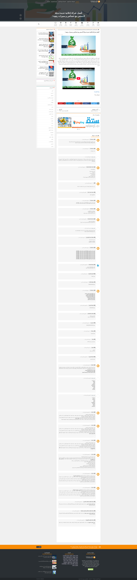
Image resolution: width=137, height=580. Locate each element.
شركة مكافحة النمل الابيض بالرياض (90, 293)
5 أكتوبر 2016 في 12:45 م (85, 200)
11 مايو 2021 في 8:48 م (87, 347)
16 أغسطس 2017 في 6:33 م (83, 264)
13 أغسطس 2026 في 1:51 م (86, 440)
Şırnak (94, 383)
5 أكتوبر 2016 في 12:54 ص (83, 192)
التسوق (52, 95)
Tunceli (94, 405)
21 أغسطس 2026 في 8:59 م (78, 501)
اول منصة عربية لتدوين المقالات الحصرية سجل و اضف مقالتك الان (85, 252)
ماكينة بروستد (77, 418)
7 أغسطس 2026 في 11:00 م (87, 395)
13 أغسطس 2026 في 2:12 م (86, 454)
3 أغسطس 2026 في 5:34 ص (87, 378)
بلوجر (64, 557)
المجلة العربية (91, 305)
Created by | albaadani (40, 578)
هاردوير (76, 565)
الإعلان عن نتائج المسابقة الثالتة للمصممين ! (45, 561)
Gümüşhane (93, 402)
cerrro (93, 412)
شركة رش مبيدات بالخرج (91, 299)
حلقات (70, 560)
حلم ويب (92, 322)
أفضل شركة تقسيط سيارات (91, 371)
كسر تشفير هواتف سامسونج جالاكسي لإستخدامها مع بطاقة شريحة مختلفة (43, 45)
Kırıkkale (93, 384)
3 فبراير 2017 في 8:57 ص (85, 247)
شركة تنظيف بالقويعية (91, 522)
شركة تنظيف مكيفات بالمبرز (89, 501)
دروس (52, 125)
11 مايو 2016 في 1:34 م (86, 148)
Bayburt (93, 399)
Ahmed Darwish (91, 218)
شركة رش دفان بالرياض (91, 298)
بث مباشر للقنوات (50, 104)
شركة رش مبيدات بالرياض (91, 297)
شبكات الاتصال (51, 127)
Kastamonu (93, 385)
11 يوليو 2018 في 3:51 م (86, 290)
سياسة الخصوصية (54, 1)
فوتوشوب (51, 132)
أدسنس (52, 93)
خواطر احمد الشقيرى (92, 241)
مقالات (52, 139)
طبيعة (93, 347)
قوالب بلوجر (72, 563)
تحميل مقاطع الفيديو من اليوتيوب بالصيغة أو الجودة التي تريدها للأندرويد (43, 62)
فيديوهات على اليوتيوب (71, 1)
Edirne (94, 388)
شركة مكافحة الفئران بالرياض (90, 294)
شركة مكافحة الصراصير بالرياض (90, 295)
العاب (52, 100)
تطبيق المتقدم (51, 111)
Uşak (94, 387)
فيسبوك (52, 134)
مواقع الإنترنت (51, 141)
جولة (93, 339)
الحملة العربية (91, 356)
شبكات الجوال (51, 130)
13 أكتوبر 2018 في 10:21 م (83, 313)
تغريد (94, 103)
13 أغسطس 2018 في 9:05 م (83, 305)
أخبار (77, 555)
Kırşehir (93, 389)
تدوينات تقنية (51, 109)
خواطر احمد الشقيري (90, 237)
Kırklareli (93, 406)
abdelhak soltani (91, 313)
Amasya (94, 398)
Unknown (92, 139)
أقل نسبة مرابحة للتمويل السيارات (90, 370)
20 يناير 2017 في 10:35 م (88, 228)
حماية (52, 123)
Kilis (94, 382)
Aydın (94, 401)
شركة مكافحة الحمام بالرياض (91, 296)
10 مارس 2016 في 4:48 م (85, 139)
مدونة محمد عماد (91, 192)
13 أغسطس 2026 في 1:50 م (86, 412)
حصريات (52, 118)
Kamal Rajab (91, 264)
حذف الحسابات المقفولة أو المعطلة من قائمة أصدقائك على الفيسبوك (43, 68)
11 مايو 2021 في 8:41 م (88, 339)
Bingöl (94, 381)
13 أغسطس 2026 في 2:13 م (86, 487)
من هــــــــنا (97, 94)
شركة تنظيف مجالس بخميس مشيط (87, 510)
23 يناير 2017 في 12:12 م (81, 237)
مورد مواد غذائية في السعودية (77, 475)
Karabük (93, 386)
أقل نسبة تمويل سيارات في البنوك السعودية (88, 372)
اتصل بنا (48, 1)
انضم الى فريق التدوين (62, 1)
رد (94, 153)
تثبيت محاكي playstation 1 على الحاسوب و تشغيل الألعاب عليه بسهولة (43, 73)
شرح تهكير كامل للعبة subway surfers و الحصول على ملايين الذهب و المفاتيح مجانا (42, 39)
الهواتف (52, 102)
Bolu (94, 400)
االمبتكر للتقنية (91, 273)
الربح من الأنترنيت (95, 29)
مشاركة (86, 103)
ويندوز (52, 146)
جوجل (52, 116)
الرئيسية (77, 1)
